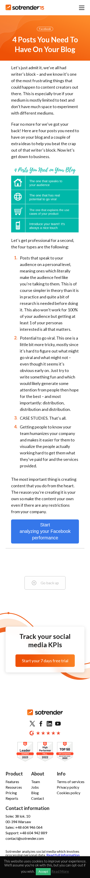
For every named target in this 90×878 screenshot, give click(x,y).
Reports (12, 798)
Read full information (63, 855)
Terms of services (70, 781)
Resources (14, 787)
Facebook (45, 29)
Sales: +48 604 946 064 (24, 827)
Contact (37, 798)
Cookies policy (68, 793)
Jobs (35, 787)
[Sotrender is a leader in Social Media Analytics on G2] (25, 752)
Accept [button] (43, 871)
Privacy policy (68, 787)
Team (35, 781)
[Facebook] (41, 724)
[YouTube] (58, 724)
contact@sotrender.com (25, 838)
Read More (60, 871)
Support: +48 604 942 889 (26, 833)
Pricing (11, 793)
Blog (35, 793)
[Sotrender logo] (45, 716)
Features (12, 781)
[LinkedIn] (49, 724)
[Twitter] (32, 724)
